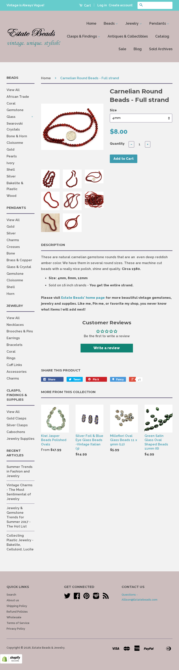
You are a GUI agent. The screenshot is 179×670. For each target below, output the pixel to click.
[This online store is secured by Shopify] (11, 663)
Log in (102, 5)
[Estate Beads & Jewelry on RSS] (106, 597)
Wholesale (14, 617)
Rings (11, 358)
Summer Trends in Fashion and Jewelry (20, 471)
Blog (138, 49)
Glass (11, 117)
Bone (11, 253)
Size (113, 110)
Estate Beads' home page (83, 298)
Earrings (13, 338)
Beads (109, 23)
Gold (10, 149)
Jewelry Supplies (20, 439)
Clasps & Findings (82, 36)
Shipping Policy (17, 606)
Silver (11, 176)
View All (13, 90)
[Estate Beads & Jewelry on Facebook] (77, 597)
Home (91, 23)
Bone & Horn (17, 136)
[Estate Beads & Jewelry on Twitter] (67, 597)
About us (13, 600)
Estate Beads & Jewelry (48, 647)
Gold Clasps (16, 418)
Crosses (13, 247)
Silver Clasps (17, 425)
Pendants (158, 23)
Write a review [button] (106, 348)
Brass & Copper (19, 260)
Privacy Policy (16, 628)
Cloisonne (15, 143)
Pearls (12, 156)
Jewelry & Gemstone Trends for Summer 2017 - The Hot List (19, 517)
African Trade (18, 97)
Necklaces (15, 325)
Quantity (117, 144)
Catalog (162, 36)
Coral (11, 103)
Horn (10, 294)
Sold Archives (160, 49)
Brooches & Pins (20, 331)
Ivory (10, 163)
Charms (13, 240)
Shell (11, 170)
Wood (11, 196)
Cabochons (16, 432)
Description (53, 245)
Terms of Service (18, 623)
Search (11, 594)
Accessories (17, 372)
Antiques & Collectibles (128, 36)
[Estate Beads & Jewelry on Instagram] (96, 597)
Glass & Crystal (19, 267)
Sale (122, 49)
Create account (121, 5)
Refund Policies (17, 611)
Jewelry (132, 23)
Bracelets (14, 345)
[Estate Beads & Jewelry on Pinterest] (86, 597)
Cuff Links (14, 365)
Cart (87, 5)
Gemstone (15, 110)
